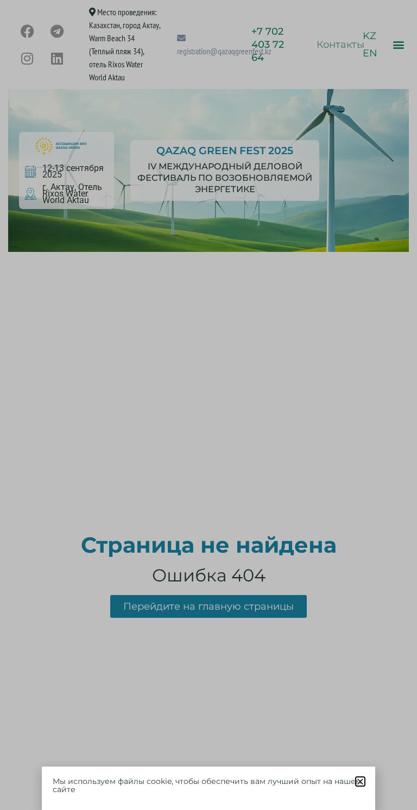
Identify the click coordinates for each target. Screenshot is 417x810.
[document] (208, 405)
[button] (360, 781)
